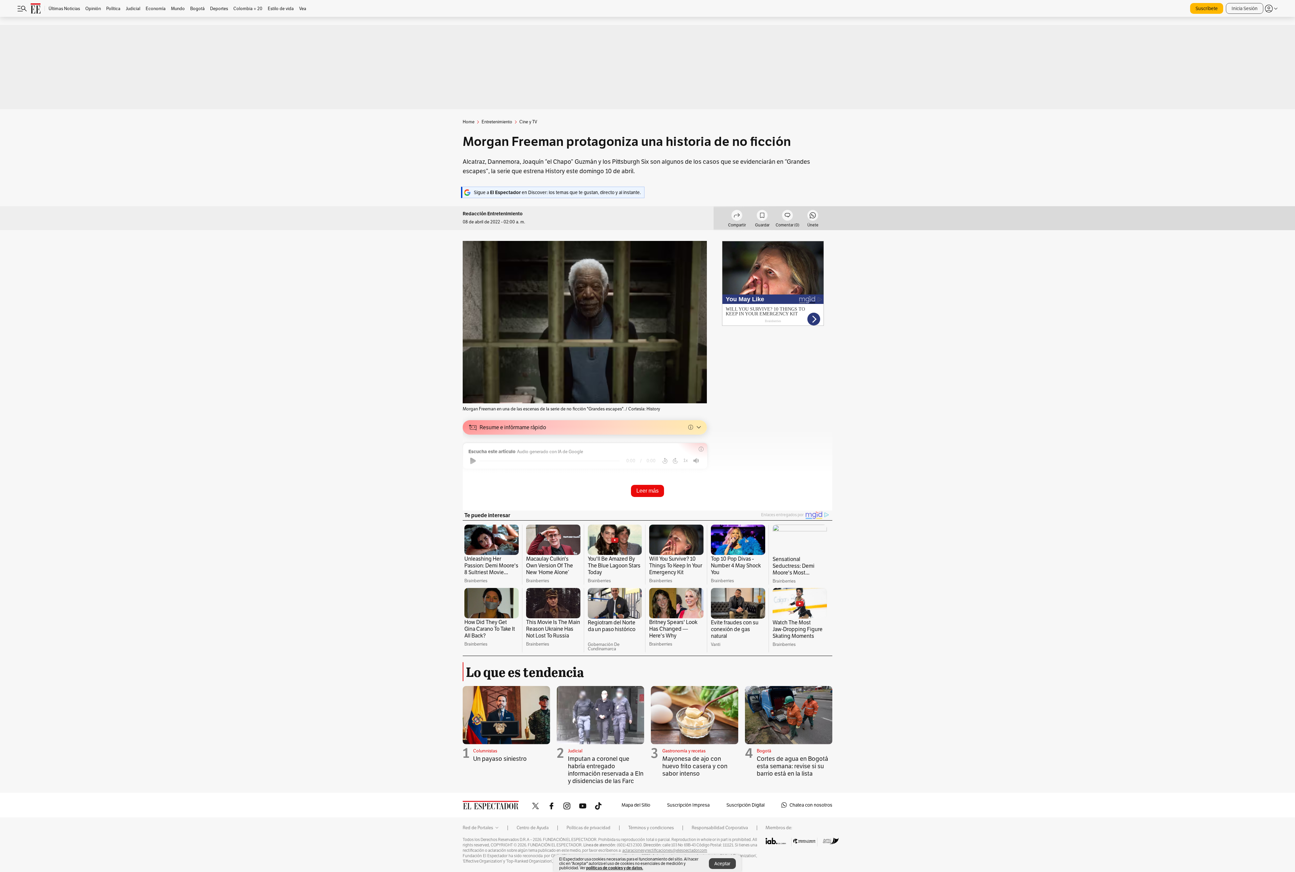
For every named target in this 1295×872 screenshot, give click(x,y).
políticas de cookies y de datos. (614, 867)
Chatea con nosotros (810, 805)
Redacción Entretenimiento (493, 214)
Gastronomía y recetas (684, 751)
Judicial (575, 751)
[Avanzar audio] (675, 461)
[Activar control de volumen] (696, 461)
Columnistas (485, 751)
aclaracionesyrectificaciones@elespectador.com (664, 850)
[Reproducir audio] (473, 461)
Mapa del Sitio (636, 805)
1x (685, 460)
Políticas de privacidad (588, 828)
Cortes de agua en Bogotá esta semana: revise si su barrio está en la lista (792, 766)
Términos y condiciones (651, 828)
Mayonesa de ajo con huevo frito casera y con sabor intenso (694, 766)
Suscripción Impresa (688, 805)
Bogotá (764, 751)
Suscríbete (1207, 8)
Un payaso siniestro (500, 758)
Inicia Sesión (1245, 8)
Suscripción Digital (745, 805)
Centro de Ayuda (533, 828)
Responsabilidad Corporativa (720, 828)
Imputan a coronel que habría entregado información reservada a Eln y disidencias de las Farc (605, 770)
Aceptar (722, 864)
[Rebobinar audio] (664, 461)
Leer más (647, 491)
